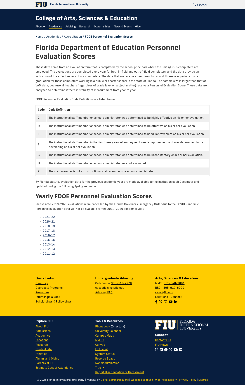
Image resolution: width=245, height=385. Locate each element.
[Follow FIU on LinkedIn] (162, 349)
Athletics (41, 354)
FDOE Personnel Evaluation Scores (109, 36)
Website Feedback (142, 379)
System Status (105, 354)
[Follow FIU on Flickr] (181, 349)
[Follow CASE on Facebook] (157, 302)
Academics (53, 36)
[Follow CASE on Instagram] (166, 302)
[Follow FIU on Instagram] (157, 349)
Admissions (43, 331)
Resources (42, 292)
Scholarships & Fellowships (54, 301)
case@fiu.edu (164, 292)
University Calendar (108, 331)
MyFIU (99, 340)
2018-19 (49, 226)
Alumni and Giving (47, 358)
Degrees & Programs (49, 287)
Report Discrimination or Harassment (119, 372)
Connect (176, 297)
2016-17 (49, 235)
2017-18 (49, 230)
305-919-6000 (173, 287)
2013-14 (49, 244)
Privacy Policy (187, 379)
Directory (42, 283)
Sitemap (203, 379)
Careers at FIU (45, 363)
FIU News (161, 344)
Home (39, 36)
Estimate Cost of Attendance (54, 367)
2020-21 (49, 221)
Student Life (44, 349)
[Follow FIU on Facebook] (166, 349)
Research (42, 344)
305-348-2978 (121, 283)
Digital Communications (115, 379)
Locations (161, 297)
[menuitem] (40, 26)
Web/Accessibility (166, 379)
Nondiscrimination (107, 363)
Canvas (100, 344)
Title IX (99, 367)
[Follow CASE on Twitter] (161, 302)
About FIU (42, 326)
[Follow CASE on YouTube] (171, 302)
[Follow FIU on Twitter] (171, 349)
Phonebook (102, 326)
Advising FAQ (103, 292)
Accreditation (73, 36)
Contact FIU (163, 340)
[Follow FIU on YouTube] (176, 349)
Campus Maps (104, 335)
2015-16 (49, 240)
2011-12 (49, 253)
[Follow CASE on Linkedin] (176, 302)
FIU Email (101, 349)
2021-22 (49, 217)
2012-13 (49, 249)
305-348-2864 (174, 283)
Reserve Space (105, 358)
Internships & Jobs (48, 297)
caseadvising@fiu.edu (109, 287)
